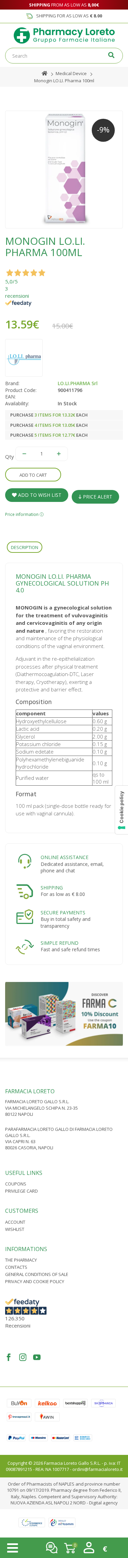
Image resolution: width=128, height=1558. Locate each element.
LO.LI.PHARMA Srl (78, 383)
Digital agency (103, 1503)
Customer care (52, 1548)
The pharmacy (21, 1260)
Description (24, 547)
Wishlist (14, 1229)
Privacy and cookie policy (34, 1281)
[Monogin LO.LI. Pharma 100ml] (64, 169)
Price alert (97, 496)
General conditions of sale (36, 1274)
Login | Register (89, 1548)
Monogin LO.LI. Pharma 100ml (64, 81)
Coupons (15, 1184)
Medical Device (71, 73)
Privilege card (21, 1191)
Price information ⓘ (24, 514)
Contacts (16, 1267)
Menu (12, 1548)
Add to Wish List (39, 495)
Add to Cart (33, 475)
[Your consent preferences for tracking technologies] (121, 810)
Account (15, 1222)
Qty (9, 456)
